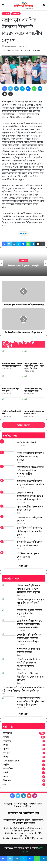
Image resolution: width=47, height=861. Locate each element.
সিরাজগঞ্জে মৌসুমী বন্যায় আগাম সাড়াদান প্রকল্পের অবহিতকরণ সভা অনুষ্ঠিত (28, 589)
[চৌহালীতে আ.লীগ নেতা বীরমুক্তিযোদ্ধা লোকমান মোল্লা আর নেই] (8, 676)
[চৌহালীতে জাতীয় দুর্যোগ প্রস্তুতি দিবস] (12, 403)
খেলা (5, 756)
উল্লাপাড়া (6, 14)
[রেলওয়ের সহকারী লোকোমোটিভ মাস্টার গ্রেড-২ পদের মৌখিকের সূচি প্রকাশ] (8, 495)
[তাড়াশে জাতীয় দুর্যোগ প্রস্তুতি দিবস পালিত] (12, 380)
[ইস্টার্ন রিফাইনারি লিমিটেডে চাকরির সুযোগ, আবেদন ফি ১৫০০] (8, 530)
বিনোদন (7, 780)
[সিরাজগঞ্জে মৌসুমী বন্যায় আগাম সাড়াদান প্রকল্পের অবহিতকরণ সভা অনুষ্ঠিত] (8, 588)
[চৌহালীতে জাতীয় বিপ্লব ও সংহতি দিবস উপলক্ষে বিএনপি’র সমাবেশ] (8, 662)
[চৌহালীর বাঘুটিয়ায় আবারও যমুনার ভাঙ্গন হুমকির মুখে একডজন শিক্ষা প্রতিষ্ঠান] (8, 623)
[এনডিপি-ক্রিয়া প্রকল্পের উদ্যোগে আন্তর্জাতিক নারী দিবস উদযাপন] (12, 355)
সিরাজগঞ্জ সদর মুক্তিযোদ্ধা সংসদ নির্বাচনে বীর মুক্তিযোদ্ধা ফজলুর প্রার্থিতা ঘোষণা (30, 701)
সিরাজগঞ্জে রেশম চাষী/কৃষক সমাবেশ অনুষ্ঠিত (23, 265)
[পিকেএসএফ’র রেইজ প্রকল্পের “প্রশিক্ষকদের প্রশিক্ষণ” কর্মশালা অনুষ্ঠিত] (8, 469)
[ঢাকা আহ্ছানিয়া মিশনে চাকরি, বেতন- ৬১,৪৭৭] (8, 509)
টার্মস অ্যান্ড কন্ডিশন (22, 806)
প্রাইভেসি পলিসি (35, 803)
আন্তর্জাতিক (8, 768)
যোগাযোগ (7, 803)
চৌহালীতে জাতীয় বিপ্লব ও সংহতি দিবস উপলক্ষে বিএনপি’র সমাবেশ (29, 663)
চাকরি (6, 772)
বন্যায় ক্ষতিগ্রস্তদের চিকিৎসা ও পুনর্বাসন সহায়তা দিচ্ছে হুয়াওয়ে (30, 456)
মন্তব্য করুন (23, 425)
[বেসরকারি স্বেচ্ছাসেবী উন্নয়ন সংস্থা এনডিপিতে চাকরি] (8, 545)
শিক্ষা (5, 745)
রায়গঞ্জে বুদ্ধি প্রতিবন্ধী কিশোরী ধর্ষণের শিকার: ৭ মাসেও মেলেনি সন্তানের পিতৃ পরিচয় (34, 366)
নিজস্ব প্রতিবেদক (9, 46)
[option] (23, 263)
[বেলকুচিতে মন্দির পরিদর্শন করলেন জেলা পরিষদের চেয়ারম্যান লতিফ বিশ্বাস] (8, 637)
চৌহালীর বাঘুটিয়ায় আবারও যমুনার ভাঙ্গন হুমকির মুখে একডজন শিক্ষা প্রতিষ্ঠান (29, 624)
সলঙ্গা (5, 776)
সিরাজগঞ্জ (16, 14)
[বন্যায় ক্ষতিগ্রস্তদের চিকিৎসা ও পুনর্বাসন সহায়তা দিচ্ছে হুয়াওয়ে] (8, 455)
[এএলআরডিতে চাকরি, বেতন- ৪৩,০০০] (8, 520)
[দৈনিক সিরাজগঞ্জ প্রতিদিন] (23, 5)
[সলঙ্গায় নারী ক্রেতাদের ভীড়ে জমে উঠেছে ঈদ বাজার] (34, 380)
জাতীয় (6, 737)
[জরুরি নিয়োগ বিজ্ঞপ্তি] (8, 445)
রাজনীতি (7, 741)
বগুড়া (5, 784)
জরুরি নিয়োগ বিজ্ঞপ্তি (26, 442)
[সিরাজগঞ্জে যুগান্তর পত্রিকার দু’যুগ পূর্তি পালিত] (8, 613)
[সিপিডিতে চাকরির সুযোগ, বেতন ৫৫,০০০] (8, 555)
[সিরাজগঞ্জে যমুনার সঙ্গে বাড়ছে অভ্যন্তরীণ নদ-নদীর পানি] (8, 602)
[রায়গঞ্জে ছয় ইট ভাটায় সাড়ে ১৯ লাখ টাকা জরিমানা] (34, 403)
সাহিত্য (6, 749)
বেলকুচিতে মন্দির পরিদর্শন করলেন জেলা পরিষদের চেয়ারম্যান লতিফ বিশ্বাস (29, 638)
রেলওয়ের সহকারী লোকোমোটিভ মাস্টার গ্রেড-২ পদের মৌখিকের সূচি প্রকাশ (30, 496)
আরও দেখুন (23, 565)
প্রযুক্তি (6, 764)
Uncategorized (11, 760)
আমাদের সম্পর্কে (20, 803)
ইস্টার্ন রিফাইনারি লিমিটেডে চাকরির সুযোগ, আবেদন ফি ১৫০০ (29, 531)
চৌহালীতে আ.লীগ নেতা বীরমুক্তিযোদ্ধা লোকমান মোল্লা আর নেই (30, 677)
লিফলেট (24, 234)
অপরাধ (6, 753)
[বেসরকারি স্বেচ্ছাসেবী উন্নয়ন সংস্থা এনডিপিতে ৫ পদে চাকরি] (8, 484)
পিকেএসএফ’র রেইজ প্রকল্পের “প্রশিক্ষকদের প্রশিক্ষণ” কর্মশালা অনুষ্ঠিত (30, 470)
